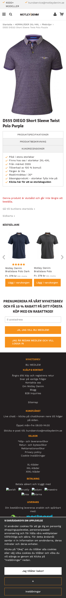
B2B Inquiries (33, 393)
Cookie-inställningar (33, 455)
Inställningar (33, 591)
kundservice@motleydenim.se (46, 2)
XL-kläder (33, 464)
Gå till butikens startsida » (19, 208)
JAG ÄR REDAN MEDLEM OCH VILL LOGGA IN (33, 342)
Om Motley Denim (33, 386)
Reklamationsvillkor (33, 448)
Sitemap (33, 402)
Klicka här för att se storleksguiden (30, 181)
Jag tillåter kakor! (33, 570)
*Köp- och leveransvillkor (33, 441)
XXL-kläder (33, 468)
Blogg (33, 389)
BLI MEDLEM (33, 364)
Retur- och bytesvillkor (33, 444)
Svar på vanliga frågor (33, 379)
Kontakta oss (33, 382)
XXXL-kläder (33, 471)
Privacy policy (33, 452)
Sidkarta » (9, 215)
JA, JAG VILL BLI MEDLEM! (33, 329)
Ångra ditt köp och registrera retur (33, 375)
